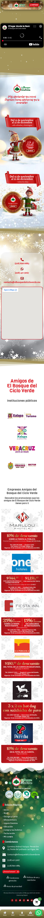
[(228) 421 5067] (22, 268)
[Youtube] (28, 900)
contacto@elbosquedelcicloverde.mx (22, 282)
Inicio (5, 915)
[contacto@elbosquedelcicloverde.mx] (22, 278)
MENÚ (10, 7)
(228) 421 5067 (22, 273)
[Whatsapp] (16, 900)
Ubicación (31, 915)
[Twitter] (20, 900)
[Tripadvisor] (31, 900)
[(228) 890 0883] (22, 259)
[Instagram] (24, 900)
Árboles (22, 915)
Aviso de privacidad (14, 886)
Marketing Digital (22, 895)
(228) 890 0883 (22, 263)
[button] (38, 912)
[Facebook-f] (12, 900)
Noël (12, 915)
